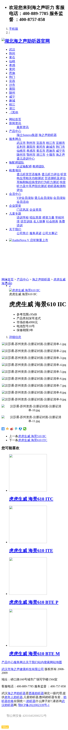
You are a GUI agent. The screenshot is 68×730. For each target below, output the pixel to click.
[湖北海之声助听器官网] (26, 41)
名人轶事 (39, 221)
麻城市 (50, 146)
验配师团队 (16, 162)
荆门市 (60, 146)
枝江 (12, 104)
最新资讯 (23, 127)
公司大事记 (49, 233)
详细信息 (15, 337)
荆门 (12, 77)
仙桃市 (21, 150)
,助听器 (31, 701)
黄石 (12, 57)
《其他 (13, 112)
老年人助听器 (14, 697)
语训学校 (23, 217)
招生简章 (35, 217)
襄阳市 (31, 146)
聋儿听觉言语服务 (29, 174)
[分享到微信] (24, 428)
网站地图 (56, 662)
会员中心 (15, 194)
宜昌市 (40, 142)
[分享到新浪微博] (11, 428)
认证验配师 (24, 166)
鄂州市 (31, 154)
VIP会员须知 (25, 197)
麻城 (12, 100)
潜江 (12, 108)
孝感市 (31, 150)
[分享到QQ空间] (7, 428)
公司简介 (23, 233)
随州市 (21, 154)
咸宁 (12, 96)
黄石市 (40, 150)
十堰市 (50, 154)
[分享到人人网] (20, 428)
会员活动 (23, 201)
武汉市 (21, 142)
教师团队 (38, 166)
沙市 (12, 84)
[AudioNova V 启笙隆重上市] (28, 240)
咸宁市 (60, 150)
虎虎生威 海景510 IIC (32, 436)
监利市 (21, 146)
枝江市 (50, 142)
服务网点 (15, 138)
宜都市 (60, 142)
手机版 (13, 28)
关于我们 (15, 229)
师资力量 (48, 217)
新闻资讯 (15, 123)
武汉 (12, 49)
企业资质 (35, 209)
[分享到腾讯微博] (16, 428)
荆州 (12, 53)
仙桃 (12, 61)
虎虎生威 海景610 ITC (32, 440)
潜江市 (40, 154)
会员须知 (59, 197)
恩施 (12, 73)
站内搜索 (44, 662)
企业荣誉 (15, 205)
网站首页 (15, 119)
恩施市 (50, 150)
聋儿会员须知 (43, 197)
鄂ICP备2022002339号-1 (33, 705)
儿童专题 (15, 213)
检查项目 (15, 170)
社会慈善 (52, 221)
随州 (12, 92)
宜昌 (12, 81)
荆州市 (31, 142)
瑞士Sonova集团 (27, 135)
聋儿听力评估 (51, 174)
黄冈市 (40, 146)
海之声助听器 (48, 135)
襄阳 (12, 88)
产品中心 (15, 131)
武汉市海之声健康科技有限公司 (23, 669)
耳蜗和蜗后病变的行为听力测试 (38, 182)
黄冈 (12, 69)
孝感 (12, 65)
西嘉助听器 (36, 693)
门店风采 (23, 209)
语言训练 (26, 221)
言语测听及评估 (55, 178)
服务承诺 (35, 233)
